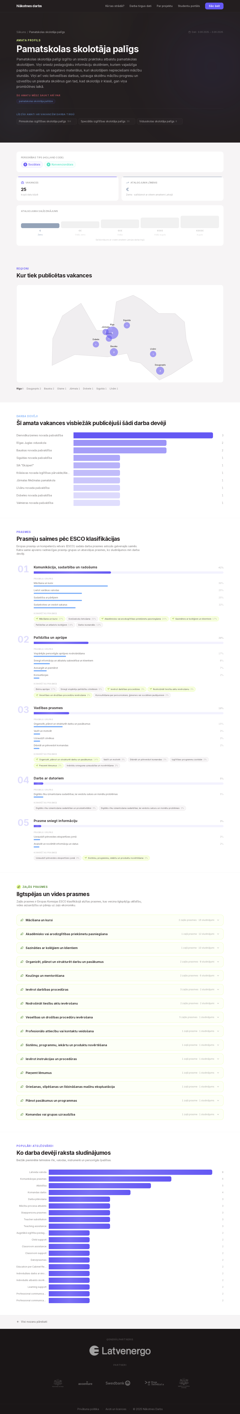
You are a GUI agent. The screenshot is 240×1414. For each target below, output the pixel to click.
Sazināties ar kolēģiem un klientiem (194, 619)
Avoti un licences (116, 1409)
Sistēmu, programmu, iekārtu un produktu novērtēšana (116, 858)
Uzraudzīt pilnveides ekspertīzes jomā (57, 858)
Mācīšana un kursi (49, 619)
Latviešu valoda (37, 1172)
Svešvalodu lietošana (82, 619)
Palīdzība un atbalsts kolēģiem (54, 625)
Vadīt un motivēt (114, 759)
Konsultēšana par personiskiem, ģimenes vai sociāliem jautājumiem (132, 695)
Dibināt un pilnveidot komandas (148, 759)
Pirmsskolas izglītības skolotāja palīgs (45, 121)
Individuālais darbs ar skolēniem (31, 1273)
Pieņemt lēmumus (49, 765)
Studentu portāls (189, 6)
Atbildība (41, 1185)
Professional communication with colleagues (31, 1300)
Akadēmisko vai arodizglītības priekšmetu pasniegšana (134, 619)
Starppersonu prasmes (33, 1212)
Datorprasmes (38, 1259)
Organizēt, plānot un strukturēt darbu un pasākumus (67, 759)
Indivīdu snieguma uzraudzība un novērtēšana (92, 765)
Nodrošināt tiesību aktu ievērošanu (172, 689)
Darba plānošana (37, 1199)
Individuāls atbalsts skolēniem (31, 1280)
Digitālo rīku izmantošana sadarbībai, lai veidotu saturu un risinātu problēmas (142, 808)
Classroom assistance (34, 1246)
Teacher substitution (35, 1219)
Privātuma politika (88, 1409)
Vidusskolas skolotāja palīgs (158, 121)
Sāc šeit (214, 6)
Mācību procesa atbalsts (32, 1205)
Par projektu (165, 6)
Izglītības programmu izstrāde (189, 759)
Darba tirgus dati (141, 6)
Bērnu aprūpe (45, 689)
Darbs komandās (89, 625)
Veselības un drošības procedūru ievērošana (63, 695)
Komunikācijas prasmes (33, 1178)
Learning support (37, 1287)
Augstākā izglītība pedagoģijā (31, 1232)
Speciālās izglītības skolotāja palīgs (105, 121)
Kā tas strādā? (114, 6)
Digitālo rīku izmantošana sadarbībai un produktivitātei (66, 808)
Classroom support (35, 1253)
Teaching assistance (35, 1226)
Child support (39, 1239)
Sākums (21, 32)
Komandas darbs (37, 1192)
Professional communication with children (31, 1293)
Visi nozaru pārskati (34, 1321)
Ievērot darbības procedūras (125, 689)
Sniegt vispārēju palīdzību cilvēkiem (81, 689)
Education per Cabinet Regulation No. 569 (31, 1266)
